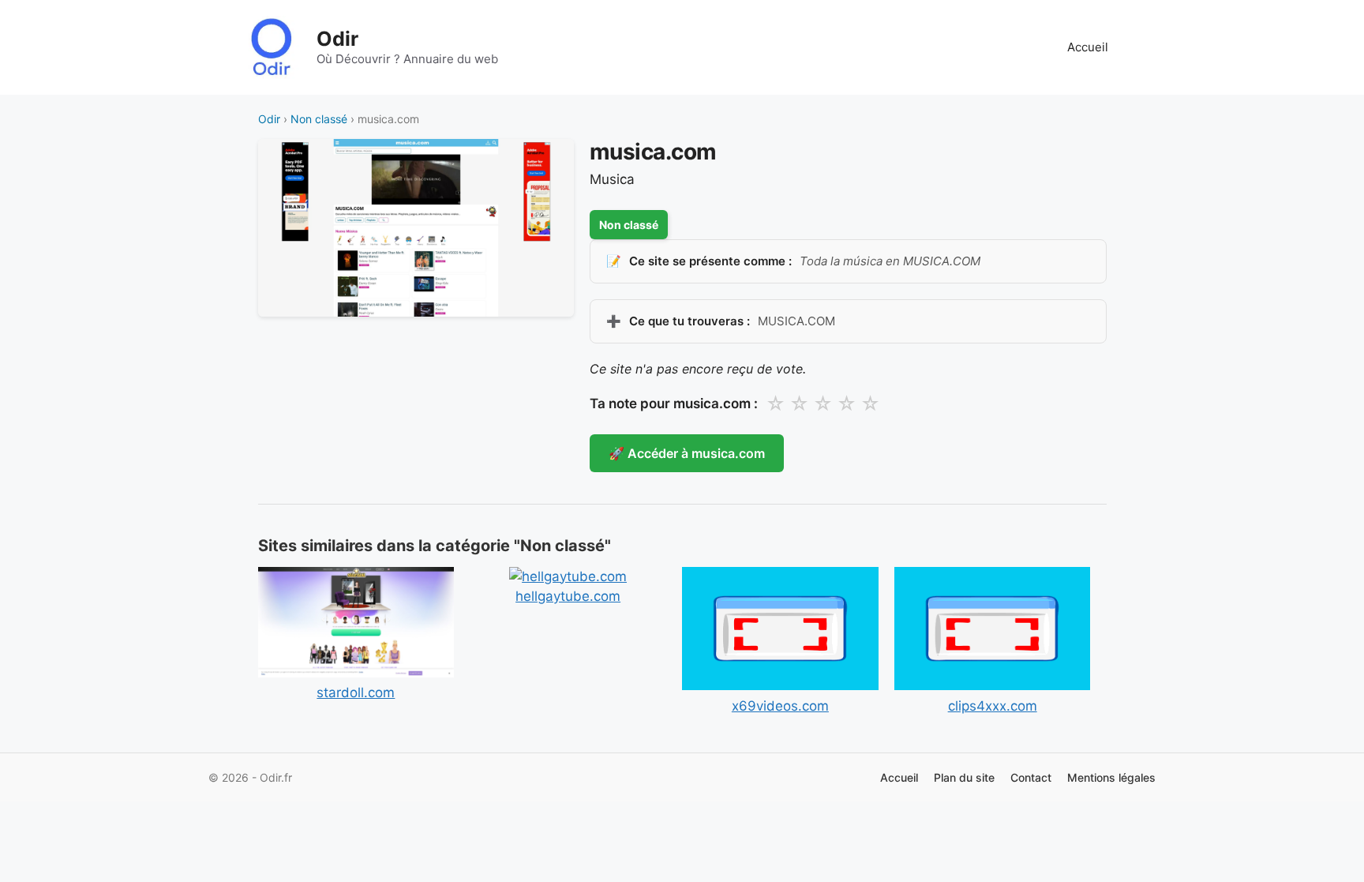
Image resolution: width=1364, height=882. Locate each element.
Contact (1030, 777)
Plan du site (964, 777)
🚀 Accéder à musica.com (687, 453)
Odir (337, 39)
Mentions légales (1111, 777)
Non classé (318, 119)
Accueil (1087, 46)
